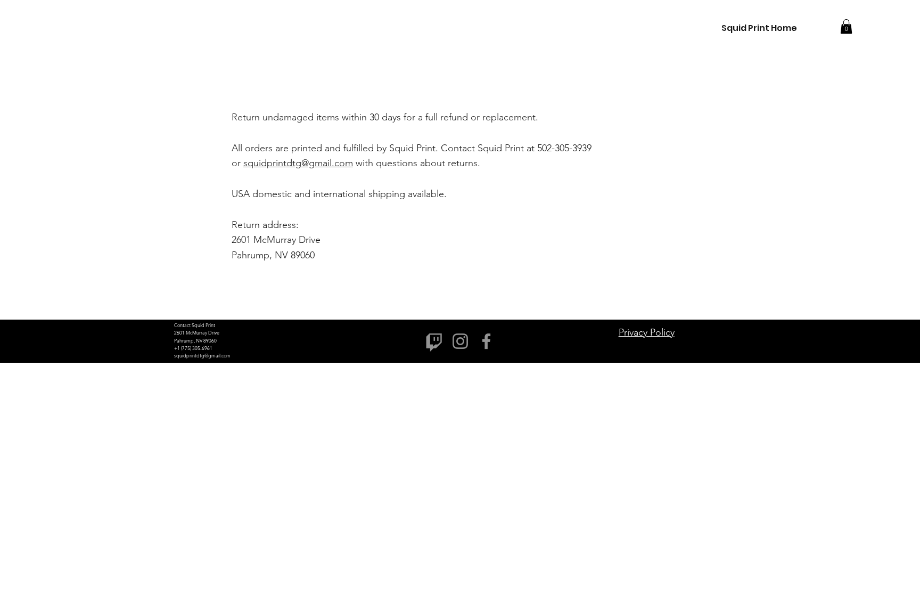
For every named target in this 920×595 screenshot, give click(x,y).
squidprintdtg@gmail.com (298, 163)
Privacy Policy (647, 332)
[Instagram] (460, 341)
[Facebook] (486, 341)
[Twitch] (434, 341)
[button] (846, 26)
